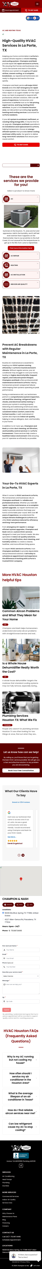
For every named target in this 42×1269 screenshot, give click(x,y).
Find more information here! (21, 248)
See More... (12, 837)
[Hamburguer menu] (37, 4)
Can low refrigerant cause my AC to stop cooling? (20, 1127)
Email (4, 954)
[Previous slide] (19, 855)
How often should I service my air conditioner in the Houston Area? (20, 1078)
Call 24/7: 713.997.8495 (11, 1237)
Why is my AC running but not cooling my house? (20, 1060)
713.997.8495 (16, 930)
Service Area (7, 1203)
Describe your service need (12, 972)
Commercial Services (10, 1196)
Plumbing (5, 1182)
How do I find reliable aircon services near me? (20, 1111)
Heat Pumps (7, 1179)
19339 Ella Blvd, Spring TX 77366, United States (21, 914)
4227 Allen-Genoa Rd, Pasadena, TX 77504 (20, 920)
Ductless (5, 1186)
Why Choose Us (8, 1213)
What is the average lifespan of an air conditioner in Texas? (20, 1096)
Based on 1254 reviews (21, 802)
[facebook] (21, 1166)
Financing (6, 1223)
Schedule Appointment (11, 1240)
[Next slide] (22, 855)
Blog (4, 1220)
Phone (4, 963)
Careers (5, 1226)
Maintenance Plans (9, 1216)
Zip (3, 997)
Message (5, 981)
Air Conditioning (8, 1176)
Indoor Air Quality (9, 1199)
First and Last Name (9, 946)
